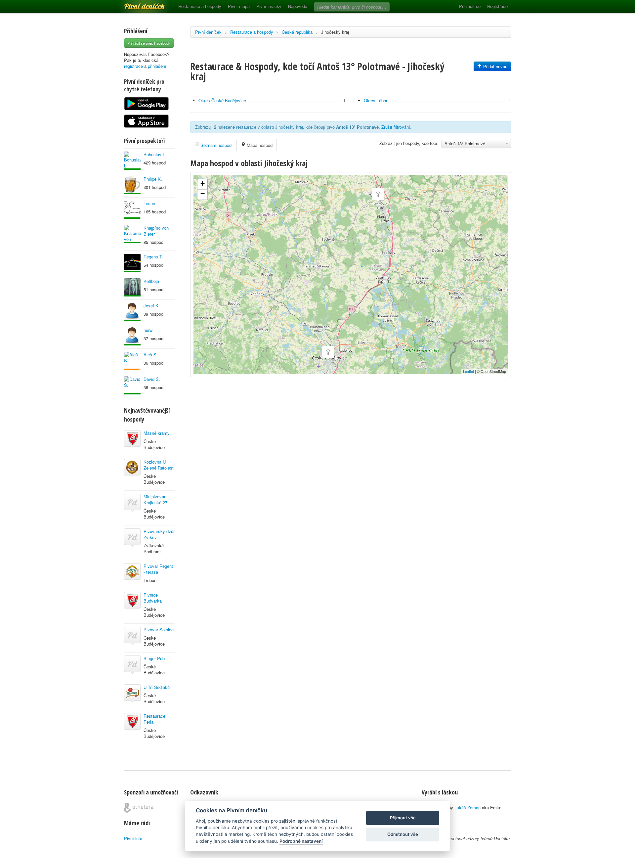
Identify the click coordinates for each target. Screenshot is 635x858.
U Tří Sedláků (157, 687)
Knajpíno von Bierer (156, 231)
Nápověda (297, 6)
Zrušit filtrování (395, 127)
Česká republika (297, 32)
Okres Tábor (375, 100)
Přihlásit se (470, 6)
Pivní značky (268, 6)
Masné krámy (157, 433)
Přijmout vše (403, 817)
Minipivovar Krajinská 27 (155, 499)
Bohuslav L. (155, 154)
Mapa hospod (259, 145)
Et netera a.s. (138, 808)
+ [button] (202, 183)
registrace (133, 66)
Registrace (497, 6)
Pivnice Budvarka (153, 598)
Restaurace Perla (154, 719)
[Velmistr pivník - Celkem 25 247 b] (132, 234)
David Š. (152, 379)
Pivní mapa (239, 6)
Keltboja (151, 281)
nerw (148, 330)
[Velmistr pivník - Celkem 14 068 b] (132, 287)
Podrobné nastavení (301, 841)
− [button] (202, 194)
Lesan (149, 203)
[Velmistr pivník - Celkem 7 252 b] (132, 185)
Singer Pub (154, 658)
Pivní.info (133, 838)
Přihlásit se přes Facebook (148, 43)
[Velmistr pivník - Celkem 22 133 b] (132, 312)
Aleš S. (151, 354)
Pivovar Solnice (159, 629)
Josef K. (152, 305)
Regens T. (153, 256)
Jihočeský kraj (335, 32)
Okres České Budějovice (222, 100)
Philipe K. (153, 179)
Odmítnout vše (402, 834)
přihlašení (157, 66)
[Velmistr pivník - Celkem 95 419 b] (132, 161)
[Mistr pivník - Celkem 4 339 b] (132, 210)
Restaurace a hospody (199, 6)
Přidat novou (494, 66)
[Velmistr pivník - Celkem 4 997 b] (132, 385)
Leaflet (468, 371)
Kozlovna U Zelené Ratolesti (159, 465)
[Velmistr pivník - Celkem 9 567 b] (132, 336)
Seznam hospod (215, 145)
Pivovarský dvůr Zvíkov (159, 534)
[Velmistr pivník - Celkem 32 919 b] (132, 263)
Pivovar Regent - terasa (158, 569)
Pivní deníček (137, 4)
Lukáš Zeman (467, 807)
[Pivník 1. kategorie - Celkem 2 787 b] (132, 361)
